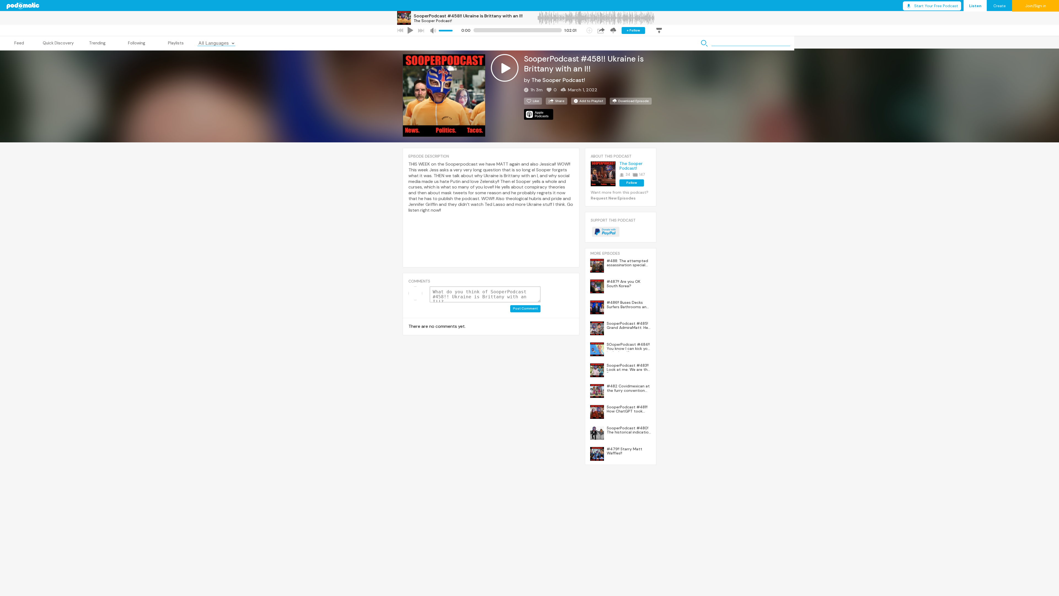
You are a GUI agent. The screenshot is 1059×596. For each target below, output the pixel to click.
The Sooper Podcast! (433, 20)
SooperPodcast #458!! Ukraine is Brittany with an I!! (468, 16)
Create (999, 5)
